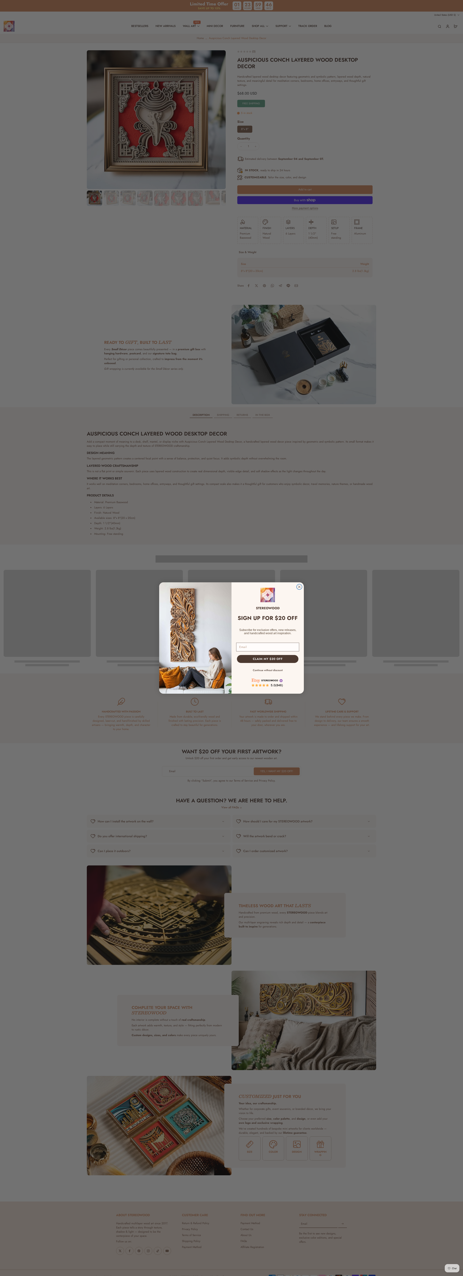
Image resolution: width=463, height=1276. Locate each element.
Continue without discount (268, 670)
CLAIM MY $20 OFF (268, 659)
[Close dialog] (299, 587)
